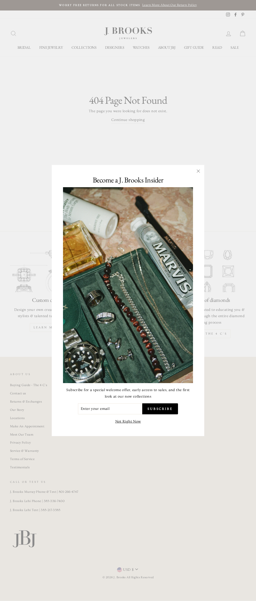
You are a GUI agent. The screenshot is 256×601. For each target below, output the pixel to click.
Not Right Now (128, 421)
